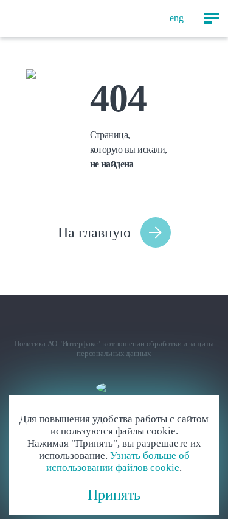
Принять (114, 495)
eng (177, 18)
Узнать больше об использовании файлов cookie (118, 461)
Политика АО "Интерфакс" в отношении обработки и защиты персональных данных (114, 348)
